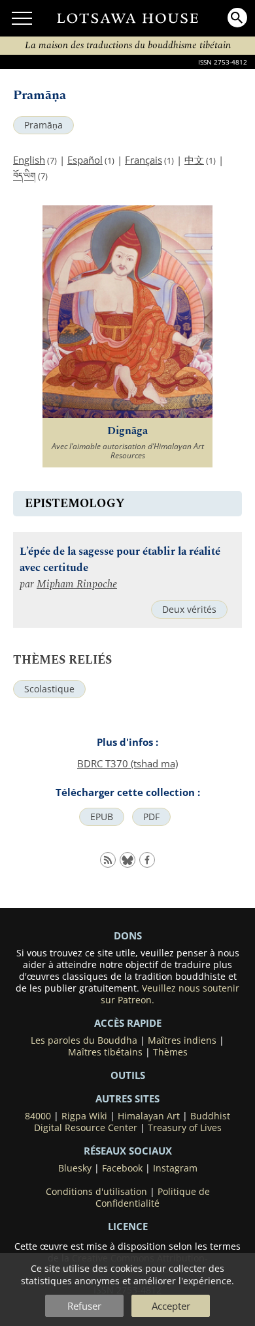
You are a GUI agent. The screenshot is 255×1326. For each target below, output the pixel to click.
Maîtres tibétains (105, 1052)
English (29, 159)
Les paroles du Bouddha (84, 1040)
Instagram (175, 1168)
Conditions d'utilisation (96, 1192)
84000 (38, 1116)
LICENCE (128, 1226)
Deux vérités (189, 609)
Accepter (171, 1305)
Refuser (84, 1305)
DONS (128, 935)
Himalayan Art (149, 1116)
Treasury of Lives (185, 1128)
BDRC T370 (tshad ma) (127, 763)
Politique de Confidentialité (152, 1197)
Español (85, 159)
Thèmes (170, 1052)
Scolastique (49, 689)
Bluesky (75, 1168)
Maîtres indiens (182, 1040)
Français (143, 159)
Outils (127, 1075)
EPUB (101, 817)
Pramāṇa (43, 125)
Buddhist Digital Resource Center (132, 1122)
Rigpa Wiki (84, 1116)
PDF (151, 817)
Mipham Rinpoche (77, 584)
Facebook (122, 1168)
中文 (194, 159)
